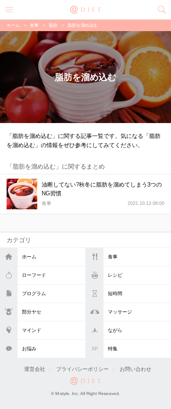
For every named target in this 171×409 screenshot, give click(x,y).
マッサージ (120, 311)
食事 (113, 256)
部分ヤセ (31, 311)
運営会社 (34, 369)
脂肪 (53, 25)
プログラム (34, 293)
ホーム (29, 256)
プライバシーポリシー (82, 369)
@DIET (85, 9)
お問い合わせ (135, 369)
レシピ (115, 275)
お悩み (29, 348)
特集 (113, 348)
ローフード (34, 275)
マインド (31, 330)
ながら (115, 330)
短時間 (115, 293)
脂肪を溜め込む (83, 25)
